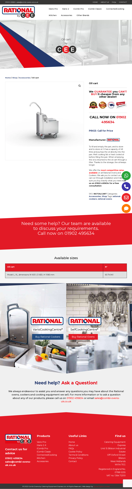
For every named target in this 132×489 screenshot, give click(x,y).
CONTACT (123, 2)
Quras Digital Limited (101, 486)
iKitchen (53, 15)
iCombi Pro (78, 9)
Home (8, 78)
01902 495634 (75, 398)
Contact (73, 461)
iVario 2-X (41, 445)
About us (73, 445)
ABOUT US (105, 2)
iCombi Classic (95, 9)
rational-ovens (105, 199)
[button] (79, 85)
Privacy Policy (76, 458)
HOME (95, 2)
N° (106, 267)
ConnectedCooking (115, 9)
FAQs (114, 2)
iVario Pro (53, 9)
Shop (14, 78)
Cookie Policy (75, 451)
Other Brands (83, 15)
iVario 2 (65, 9)
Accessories (66, 15)
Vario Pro (41, 442)
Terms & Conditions (78, 455)
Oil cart (10, 267)
